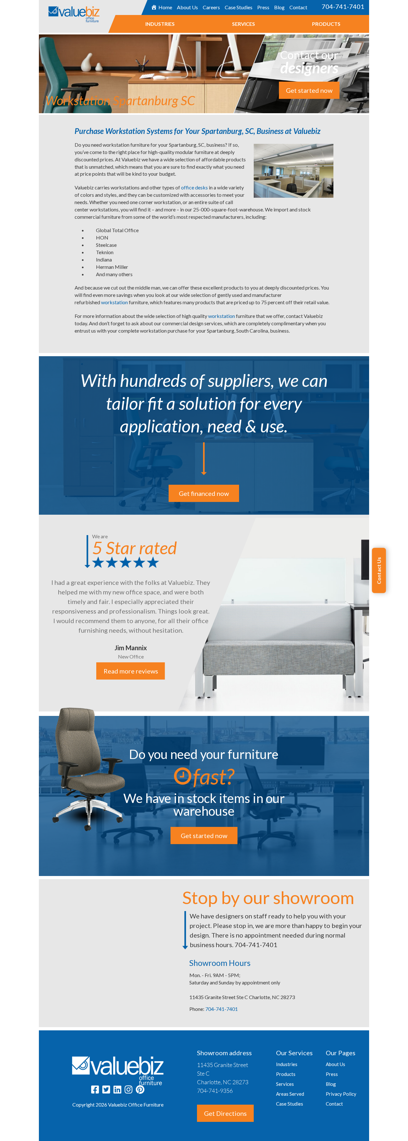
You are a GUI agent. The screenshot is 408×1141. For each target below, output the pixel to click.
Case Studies (238, 7)
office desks (194, 187)
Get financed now (204, 493)
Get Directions (225, 1113)
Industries (160, 24)
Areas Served (290, 1094)
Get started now (309, 90)
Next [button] (374, 613)
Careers (211, 7)
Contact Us (379, 570)
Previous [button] (34, 613)
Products (326, 24)
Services (243, 24)
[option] (204, 613)
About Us (187, 7)
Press (263, 7)
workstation (115, 302)
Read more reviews (130, 671)
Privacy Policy (341, 1094)
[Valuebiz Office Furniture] (89, 11)
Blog (279, 7)
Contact (298, 7)
